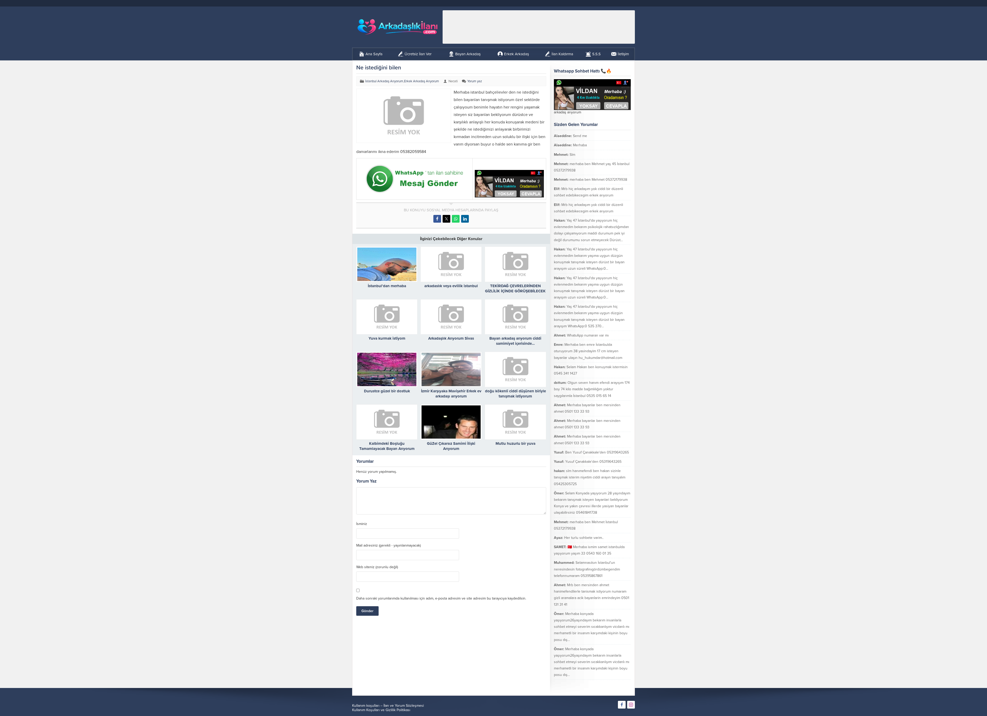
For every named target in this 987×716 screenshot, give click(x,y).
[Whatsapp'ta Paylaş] (456, 219)
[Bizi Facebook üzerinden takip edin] (622, 705)
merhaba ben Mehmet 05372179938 (598, 179)
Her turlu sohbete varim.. (584, 538)
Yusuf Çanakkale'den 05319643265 (593, 461)
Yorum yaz (474, 81)
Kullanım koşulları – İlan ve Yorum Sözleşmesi (388, 705)
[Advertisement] (538, 27)
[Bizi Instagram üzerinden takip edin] (631, 705)
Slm (572, 154)
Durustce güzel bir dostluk (387, 391)
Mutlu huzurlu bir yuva (515, 443)
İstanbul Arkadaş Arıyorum (384, 81)
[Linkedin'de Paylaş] (465, 219)
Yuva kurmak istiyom (387, 338)
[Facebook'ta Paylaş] (437, 219)
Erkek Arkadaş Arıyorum (421, 81)
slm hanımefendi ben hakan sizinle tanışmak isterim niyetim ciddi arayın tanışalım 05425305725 (589, 477)
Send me (580, 136)
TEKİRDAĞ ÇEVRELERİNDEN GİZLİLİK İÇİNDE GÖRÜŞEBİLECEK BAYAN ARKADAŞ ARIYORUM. (515, 291)
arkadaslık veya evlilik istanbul (451, 286)
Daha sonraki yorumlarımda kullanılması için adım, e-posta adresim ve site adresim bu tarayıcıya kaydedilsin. (441, 598)
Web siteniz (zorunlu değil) (377, 567)
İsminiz (361, 524)
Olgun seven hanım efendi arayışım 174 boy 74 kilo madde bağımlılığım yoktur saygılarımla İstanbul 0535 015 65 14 (592, 389)
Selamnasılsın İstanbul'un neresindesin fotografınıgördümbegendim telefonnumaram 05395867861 (587, 569)
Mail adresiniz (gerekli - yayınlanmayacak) (388, 545)
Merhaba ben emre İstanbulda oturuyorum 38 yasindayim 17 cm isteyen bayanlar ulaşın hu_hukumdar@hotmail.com (588, 351)
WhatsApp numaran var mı (588, 335)
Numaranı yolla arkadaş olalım (601, 684)
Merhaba (580, 145)
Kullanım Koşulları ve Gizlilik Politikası (381, 710)
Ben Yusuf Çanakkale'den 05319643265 (597, 452)
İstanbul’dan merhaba (387, 286)
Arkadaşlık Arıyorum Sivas (451, 338)
